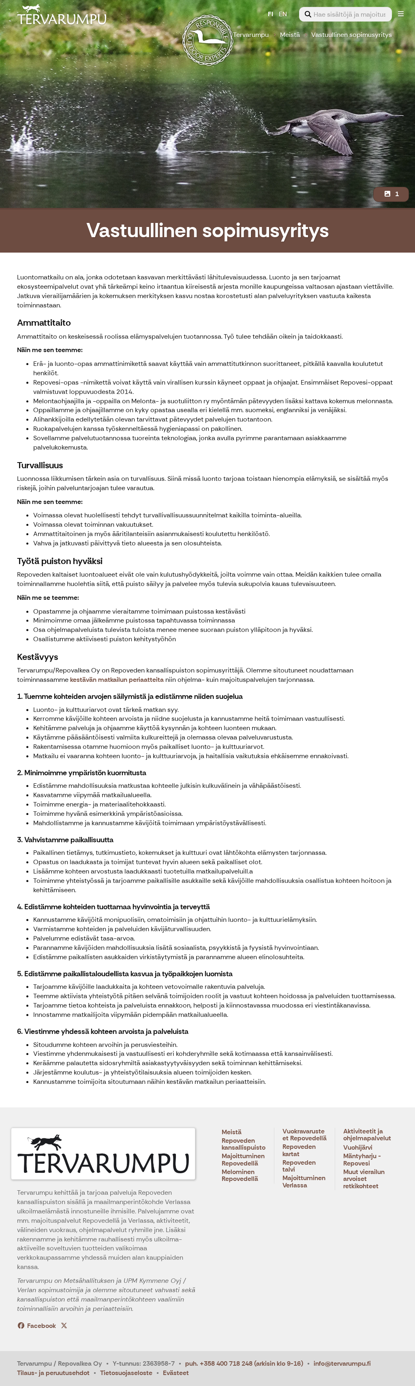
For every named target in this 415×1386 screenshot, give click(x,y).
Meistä (290, 34)
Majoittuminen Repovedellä (243, 1160)
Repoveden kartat (299, 1150)
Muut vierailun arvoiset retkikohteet (364, 1179)
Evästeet (176, 1373)
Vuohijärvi (357, 1148)
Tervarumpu (251, 34)
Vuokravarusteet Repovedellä (304, 1135)
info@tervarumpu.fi (342, 1363)
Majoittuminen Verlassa (303, 1181)
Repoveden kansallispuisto (243, 1144)
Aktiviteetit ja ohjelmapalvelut (367, 1135)
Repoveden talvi (299, 1166)
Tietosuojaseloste (126, 1373)
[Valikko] (401, 14)
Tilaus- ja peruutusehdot (53, 1373)
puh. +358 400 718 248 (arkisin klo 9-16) (244, 1363)
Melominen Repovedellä (240, 1175)
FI (270, 14)
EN (283, 14)
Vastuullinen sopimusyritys (351, 34)
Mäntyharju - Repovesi (362, 1160)
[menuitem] (345, 14)
